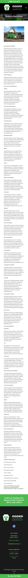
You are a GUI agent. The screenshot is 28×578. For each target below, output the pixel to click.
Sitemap (22, 569)
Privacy (14, 571)
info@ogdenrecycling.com (14, 543)
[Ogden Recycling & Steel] (14, 7)
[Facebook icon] (14, 573)
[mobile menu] (26, 6)
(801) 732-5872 (15, 1)
